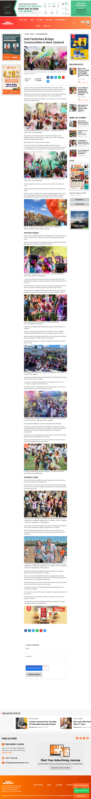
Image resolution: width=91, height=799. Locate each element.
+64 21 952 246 (11, 758)
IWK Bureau (33, 727)
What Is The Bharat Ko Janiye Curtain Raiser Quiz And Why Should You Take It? (83, 73)
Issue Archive (79, 204)
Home (27, 34)
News (32, 34)
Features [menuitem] (49, 20)
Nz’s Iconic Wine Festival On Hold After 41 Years (42, 723)
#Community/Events (83, 82)
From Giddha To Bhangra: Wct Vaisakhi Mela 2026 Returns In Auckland (83, 91)
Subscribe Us (81, 796)
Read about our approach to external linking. (70, 795)
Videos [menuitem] (38, 26)
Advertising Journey (81, 785)
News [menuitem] (32, 20)
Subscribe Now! (7, 752)
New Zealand (33, 718)
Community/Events (41, 34)
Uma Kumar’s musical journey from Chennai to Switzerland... (83, 123)
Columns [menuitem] (40, 20)
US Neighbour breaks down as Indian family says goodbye (83, 143)
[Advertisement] (11, 124)
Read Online (79, 199)
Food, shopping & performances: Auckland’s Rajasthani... (83, 153)
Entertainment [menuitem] (60, 20)
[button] (48, 77)
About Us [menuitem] (46, 26)
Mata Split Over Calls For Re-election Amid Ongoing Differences (83, 108)
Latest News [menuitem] (23, 20)
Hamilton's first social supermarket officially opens (83, 133)
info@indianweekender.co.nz (17, 763)
